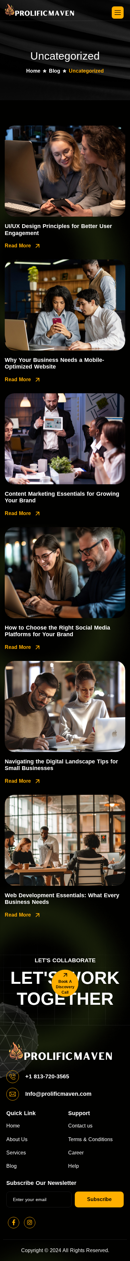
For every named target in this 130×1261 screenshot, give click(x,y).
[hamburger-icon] (118, 12)
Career (76, 1152)
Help (73, 1166)
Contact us (80, 1125)
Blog (11, 1166)
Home (13, 1125)
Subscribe (99, 1199)
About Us (16, 1139)
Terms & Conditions (90, 1139)
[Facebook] (13, 1222)
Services (16, 1152)
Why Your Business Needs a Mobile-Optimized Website (54, 363)
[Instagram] (29, 1222)
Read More (18, 245)
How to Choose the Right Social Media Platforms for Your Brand (57, 631)
